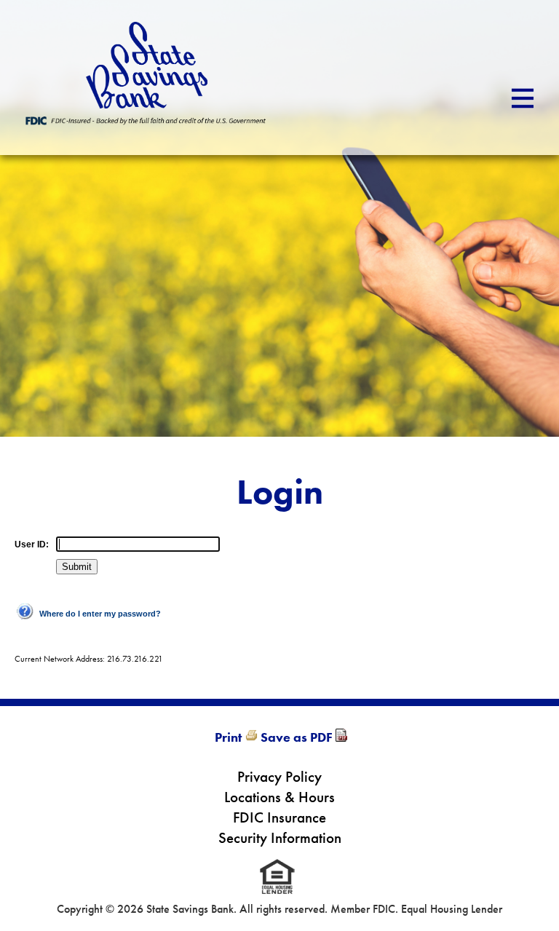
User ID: (32, 544)
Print (228, 737)
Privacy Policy (279, 776)
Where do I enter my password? (100, 613)
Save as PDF (297, 737)
